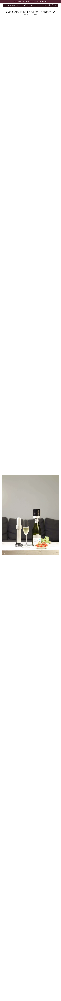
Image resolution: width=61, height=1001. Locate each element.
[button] (52, 5)
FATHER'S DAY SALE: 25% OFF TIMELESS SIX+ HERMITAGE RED (30, 1)
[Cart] (55, 5)
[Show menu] (5, 5)
